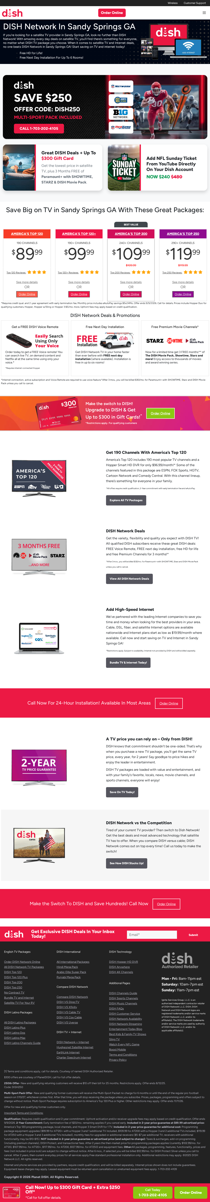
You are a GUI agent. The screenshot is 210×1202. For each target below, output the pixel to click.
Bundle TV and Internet (19, 997)
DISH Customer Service (124, 1013)
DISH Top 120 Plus (16, 977)
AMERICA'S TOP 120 (27, 234)
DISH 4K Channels (121, 972)
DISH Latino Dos (14, 1033)
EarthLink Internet (68, 1052)
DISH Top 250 (13, 987)
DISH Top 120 (13, 972)
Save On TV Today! (122, 792)
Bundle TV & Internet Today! (128, 662)
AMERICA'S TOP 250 (183, 234)
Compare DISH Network (72, 997)
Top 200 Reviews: (120, 272)
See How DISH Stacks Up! (127, 863)
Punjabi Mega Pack (69, 977)
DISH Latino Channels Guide (22, 1043)
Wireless (173, 3)
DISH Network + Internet (73, 1042)
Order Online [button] (112, 12)
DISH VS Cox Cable (69, 1017)
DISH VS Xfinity (67, 1007)
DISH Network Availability (125, 1019)
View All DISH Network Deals (129, 579)
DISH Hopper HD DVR (123, 962)
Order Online (191, 1192)
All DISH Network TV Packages (24, 967)
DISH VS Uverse (67, 1022)
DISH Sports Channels (123, 998)
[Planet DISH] (12, 12)
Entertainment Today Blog (125, 1029)
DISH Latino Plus (14, 1027)
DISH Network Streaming (125, 1024)
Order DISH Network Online (22, 962)
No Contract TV (14, 992)
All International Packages (73, 962)
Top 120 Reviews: (16, 272)
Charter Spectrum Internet (74, 1057)
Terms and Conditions (123, 1054)
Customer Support (195, 3)
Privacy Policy (118, 1060)
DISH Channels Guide (123, 993)
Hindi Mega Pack (67, 967)
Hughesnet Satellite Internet (75, 1047)
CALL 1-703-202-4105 (39, 128)
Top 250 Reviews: (172, 272)
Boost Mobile (117, 1049)
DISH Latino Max (14, 1038)
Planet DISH (39, 1177)
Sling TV (114, 1039)
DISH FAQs (116, 1008)
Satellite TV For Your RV (19, 1003)
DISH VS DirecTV (68, 1002)
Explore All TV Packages (126, 500)
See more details (27, 282)
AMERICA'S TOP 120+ (79, 234)
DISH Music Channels (123, 1003)
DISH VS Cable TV (68, 1012)
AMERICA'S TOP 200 (131, 234)
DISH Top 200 (13, 982)
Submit (193, 935)
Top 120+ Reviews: (68, 272)
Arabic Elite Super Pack (71, 972)
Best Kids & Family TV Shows (127, 1034)
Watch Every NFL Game (124, 1044)
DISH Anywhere (119, 967)
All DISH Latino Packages (20, 1022)
